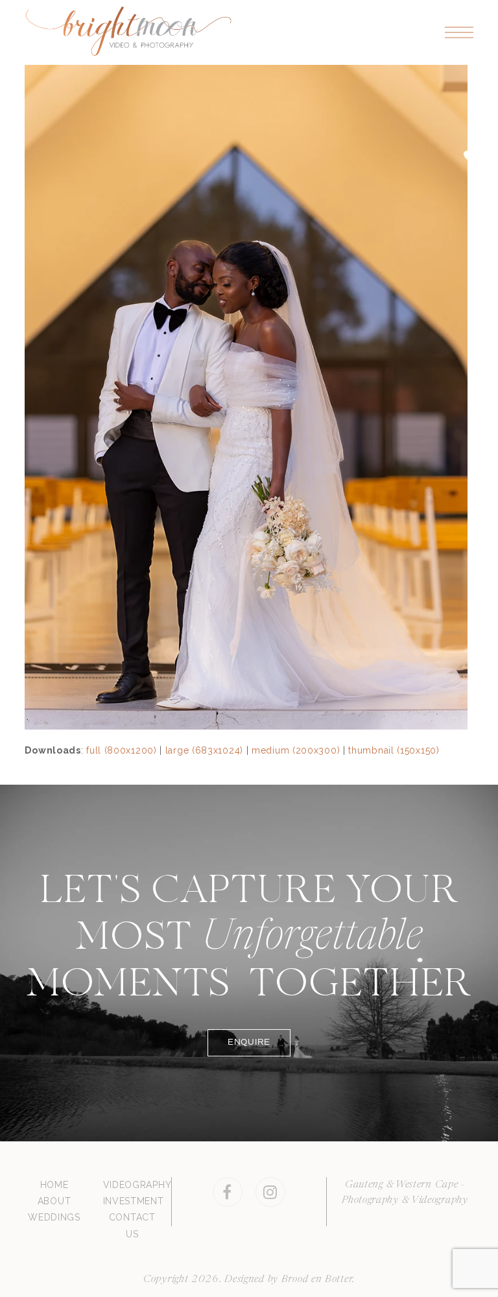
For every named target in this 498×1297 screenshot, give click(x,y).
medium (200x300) (296, 750)
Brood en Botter (317, 1279)
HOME (54, 1185)
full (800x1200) (121, 750)
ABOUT (54, 1201)
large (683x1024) (204, 750)
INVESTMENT (133, 1201)
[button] (459, 32)
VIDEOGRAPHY (137, 1185)
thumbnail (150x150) (393, 750)
